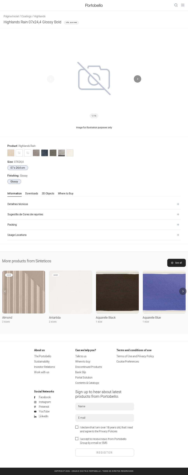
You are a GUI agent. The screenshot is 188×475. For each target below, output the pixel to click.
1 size (99, 321)
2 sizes (6, 321)
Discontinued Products (88, 366)
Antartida (55, 317)
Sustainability (42, 361)
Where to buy (82, 361)
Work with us (41, 372)
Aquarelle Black (106, 317)
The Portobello (42, 356)
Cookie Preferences (127, 361)
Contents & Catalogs (87, 382)
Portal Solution (84, 377)
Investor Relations (44, 366)
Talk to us (80, 356)
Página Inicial (11, 16)
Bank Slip (80, 372)
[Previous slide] (50, 79)
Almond (7, 317)
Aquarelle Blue (152, 317)
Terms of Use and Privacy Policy (135, 356)
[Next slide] (137, 79)
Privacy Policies (108, 431)
